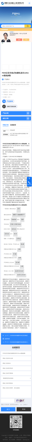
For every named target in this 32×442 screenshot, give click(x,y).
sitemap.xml (26, 439)
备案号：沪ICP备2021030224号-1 (18, 437)
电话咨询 (29, 184)
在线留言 (13, 125)
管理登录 (18, 439)
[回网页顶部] (29, 178)
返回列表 (7, 338)
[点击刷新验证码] (20, 400)
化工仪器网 (12, 439)
